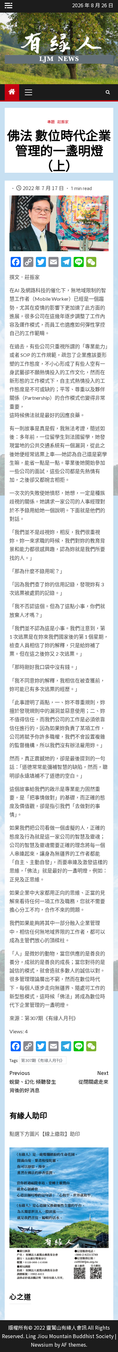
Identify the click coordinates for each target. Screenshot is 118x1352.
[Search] (108, 92)
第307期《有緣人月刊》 (43, 1060)
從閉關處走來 (93, 1077)
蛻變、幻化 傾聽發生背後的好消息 (32, 1081)
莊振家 (63, 121)
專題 (51, 121)
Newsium (42, 1344)
